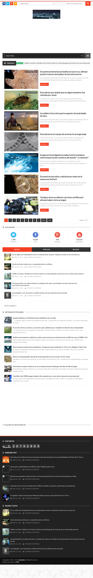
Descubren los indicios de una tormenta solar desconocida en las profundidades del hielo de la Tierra (46, 457)
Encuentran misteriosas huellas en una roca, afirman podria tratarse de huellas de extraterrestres (64, 72)
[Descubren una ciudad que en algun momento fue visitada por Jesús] (21, 100)
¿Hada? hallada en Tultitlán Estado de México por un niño (34, 318)
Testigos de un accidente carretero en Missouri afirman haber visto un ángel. (61, 198)
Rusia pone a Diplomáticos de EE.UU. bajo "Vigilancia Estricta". (32, 467)
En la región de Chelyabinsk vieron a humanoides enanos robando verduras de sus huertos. (46, 254)
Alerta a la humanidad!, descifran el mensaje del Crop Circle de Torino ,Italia (41, 357)
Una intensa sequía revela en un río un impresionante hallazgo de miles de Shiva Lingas (45, 366)
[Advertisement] (46, 37)
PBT (17, 562)
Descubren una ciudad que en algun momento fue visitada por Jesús (62, 93)
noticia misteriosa (31, 72)
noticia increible (32, 92)
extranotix (21, 560)
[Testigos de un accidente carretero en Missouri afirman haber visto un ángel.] (21, 205)
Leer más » (44, 84)
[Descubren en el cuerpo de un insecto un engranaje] (21, 142)
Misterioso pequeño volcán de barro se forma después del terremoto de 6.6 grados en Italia (43, 476)
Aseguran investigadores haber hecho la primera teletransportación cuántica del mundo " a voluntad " (64, 156)
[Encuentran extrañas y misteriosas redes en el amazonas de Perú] (21, 184)
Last (49, 220)
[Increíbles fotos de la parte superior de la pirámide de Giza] (21, 121)
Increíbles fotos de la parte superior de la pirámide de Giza (63, 114)
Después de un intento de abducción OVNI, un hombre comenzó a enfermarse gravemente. (42, 486)
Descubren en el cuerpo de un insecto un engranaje (63, 134)
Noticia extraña (32, 176)
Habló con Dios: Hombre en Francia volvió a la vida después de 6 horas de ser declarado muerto (50, 63)
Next (43, 220)
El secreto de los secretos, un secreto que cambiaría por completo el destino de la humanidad (48, 328)
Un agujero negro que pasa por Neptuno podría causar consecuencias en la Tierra (39, 495)
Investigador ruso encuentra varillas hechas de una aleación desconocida (39, 293)
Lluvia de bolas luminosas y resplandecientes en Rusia (32, 264)
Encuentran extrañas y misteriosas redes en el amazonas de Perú (61, 177)
